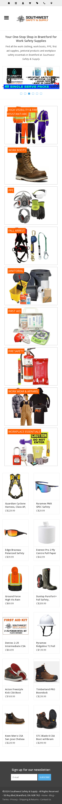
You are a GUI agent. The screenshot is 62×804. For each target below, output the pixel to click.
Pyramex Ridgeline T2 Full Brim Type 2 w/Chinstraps (45, 644)
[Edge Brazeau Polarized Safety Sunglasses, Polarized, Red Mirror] (15, 532)
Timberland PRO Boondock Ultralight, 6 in (45, 691)
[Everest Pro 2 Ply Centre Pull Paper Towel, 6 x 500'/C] (47, 532)
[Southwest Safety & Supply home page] (10, 3)
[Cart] (31, 3)
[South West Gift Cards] (17, 3)
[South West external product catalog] (38, 3)
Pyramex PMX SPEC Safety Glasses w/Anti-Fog (45, 505)
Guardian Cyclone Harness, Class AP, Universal (15, 505)
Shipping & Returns (29, 799)
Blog (51, 795)
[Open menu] (6, 17)
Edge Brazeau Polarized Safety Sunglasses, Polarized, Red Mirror (14, 551)
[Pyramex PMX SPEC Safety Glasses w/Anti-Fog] (47, 486)
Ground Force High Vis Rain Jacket (13, 598)
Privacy (14, 799)
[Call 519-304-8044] (45, 3)
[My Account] (24, 3)
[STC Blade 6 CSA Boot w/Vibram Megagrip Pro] (47, 718)
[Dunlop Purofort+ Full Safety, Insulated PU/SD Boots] (47, 579)
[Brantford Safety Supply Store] (37, 18)
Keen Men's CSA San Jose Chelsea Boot (14, 737)
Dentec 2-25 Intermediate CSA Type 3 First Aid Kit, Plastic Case (15, 644)
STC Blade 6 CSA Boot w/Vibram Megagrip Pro (45, 737)
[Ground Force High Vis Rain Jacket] (15, 579)
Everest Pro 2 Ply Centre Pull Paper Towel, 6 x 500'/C (46, 551)
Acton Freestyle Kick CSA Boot (14, 691)
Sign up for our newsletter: (31, 769)
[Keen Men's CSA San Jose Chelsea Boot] (15, 718)
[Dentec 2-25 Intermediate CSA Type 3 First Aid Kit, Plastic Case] (15, 625)
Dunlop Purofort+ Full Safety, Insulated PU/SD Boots (46, 598)
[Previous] (9, 79)
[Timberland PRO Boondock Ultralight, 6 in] (47, 672)
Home (45, 795)
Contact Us (45, 799)
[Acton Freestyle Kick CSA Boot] (15, 672)
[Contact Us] (52, 3)
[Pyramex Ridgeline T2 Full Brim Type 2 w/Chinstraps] (47, 625)
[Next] (53, 79)
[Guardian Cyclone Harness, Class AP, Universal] (15, 486)
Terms (5, 799)
